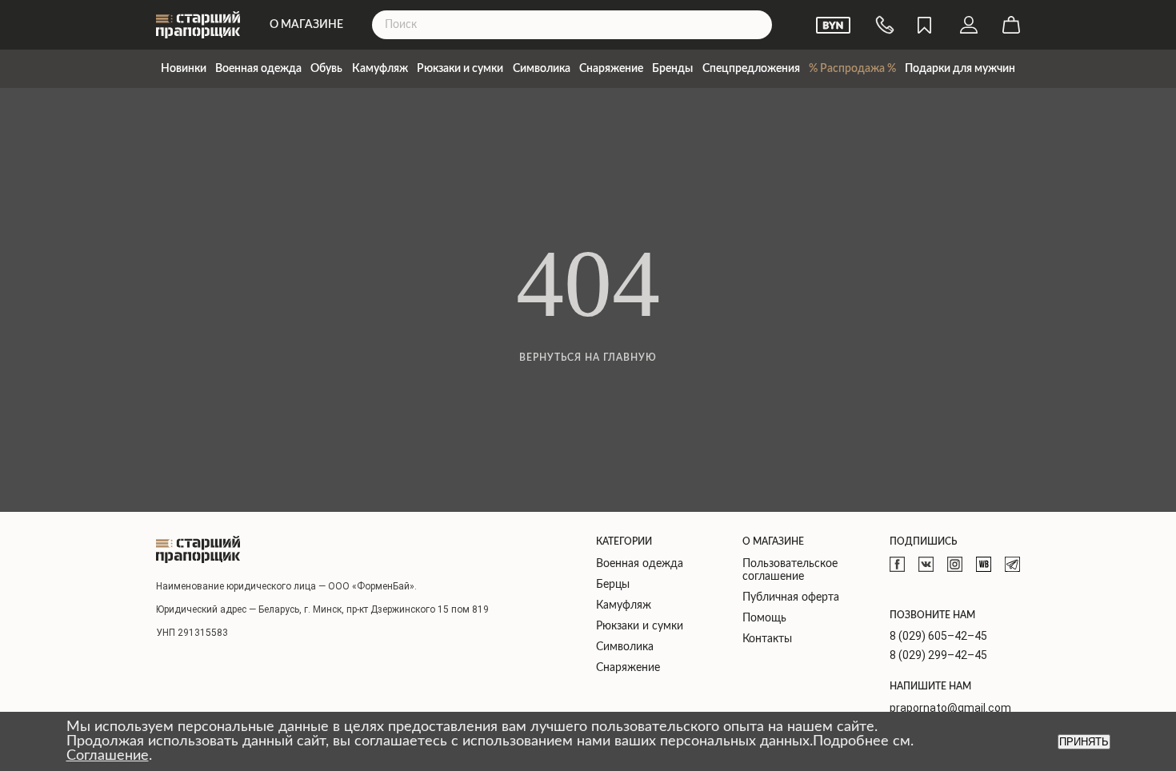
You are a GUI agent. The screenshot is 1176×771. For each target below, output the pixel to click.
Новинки (183, 68)
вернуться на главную (588, 357)
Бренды (672, 68)
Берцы (613, 584)
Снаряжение (611, 68)
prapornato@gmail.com (950, 707)
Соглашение (107, 756)
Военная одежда (258, 68)
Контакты (767, 639)
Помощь (764, 618)
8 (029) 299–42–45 (938, 655)
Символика (541, 68)
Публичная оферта (790, 597)
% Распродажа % (852, 68)
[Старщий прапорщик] (198, 549)
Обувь (326, 68)
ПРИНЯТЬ (1084, 742)
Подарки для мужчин (960, 68)
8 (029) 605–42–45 (938, 635)
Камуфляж (380, 68)
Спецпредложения (751, 68)
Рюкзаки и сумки (460, 68)
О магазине (306, 24)
